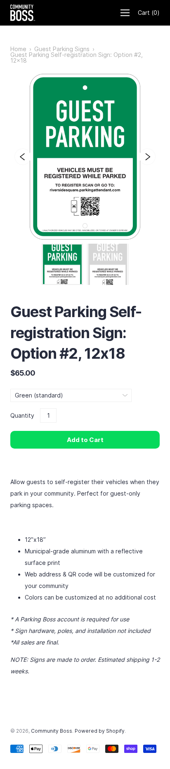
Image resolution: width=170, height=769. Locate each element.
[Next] (147, 156)
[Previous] (22, 156)
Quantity (22, 415)
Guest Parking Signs (62, 49)
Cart (149, 12)
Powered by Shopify (100, 731)
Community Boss (51, 731)
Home (18, 49)
